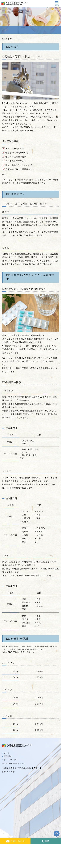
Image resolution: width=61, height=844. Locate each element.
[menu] (56, 2)
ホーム (7, 753)
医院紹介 (8, 756)
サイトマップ (10, 760)
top (57, 834)
